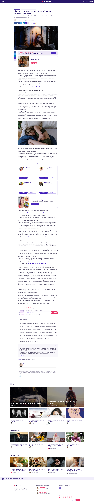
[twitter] (21, 23)
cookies (43, 499)
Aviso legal (36, 499)
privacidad (40, 499)
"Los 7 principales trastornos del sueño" (35, 86)
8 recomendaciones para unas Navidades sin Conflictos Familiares (37, 470)
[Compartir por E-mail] (15, 58)
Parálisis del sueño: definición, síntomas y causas (26, 403)
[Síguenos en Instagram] (65, 497)
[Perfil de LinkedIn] (20, 376)
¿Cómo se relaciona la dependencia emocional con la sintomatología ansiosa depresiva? (74, 470)
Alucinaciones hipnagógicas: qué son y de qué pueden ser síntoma (56, 421)
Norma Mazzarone (26, 167)
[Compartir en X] (15, 54)
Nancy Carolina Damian (48, 167)
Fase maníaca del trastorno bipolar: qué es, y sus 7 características (63, 402)
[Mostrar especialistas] (3, 478)
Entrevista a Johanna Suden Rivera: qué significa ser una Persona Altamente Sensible (55, 445)
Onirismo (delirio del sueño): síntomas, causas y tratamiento (36, 421)
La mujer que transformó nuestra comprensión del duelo (73, 445)
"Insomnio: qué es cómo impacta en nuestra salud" (36, 263)
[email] (26, 23)
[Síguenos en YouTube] (67, 497)
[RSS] (71, 497)
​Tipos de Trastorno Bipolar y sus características (17, 421)
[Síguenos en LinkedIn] (63, 497)
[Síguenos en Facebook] (59, 497)
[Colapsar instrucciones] (55, 346)
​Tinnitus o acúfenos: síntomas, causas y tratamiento (74, 421)
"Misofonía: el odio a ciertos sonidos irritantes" (37, 236)
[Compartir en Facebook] (15, 52)
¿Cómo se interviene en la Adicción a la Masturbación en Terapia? (55, 470)
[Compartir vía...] (15, 60)
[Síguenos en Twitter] (61, 497)
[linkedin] (24, 23)
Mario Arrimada (18, 19)
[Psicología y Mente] (46, 1)
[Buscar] (84, 1)
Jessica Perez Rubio (27, 182)
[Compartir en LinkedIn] (15, 56)
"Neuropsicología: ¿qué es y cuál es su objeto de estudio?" (38, 212)
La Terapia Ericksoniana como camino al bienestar (36, 445)
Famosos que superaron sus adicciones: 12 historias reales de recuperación (19, 445)
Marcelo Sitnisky (47, 182)
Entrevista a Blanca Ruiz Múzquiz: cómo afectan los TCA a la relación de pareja (18, 470)
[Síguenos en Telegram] (69, 497)
